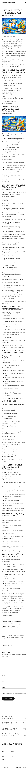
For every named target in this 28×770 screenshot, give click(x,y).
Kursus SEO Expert (18, 621)
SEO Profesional (15, 624)
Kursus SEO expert (7, 88)
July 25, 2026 (24, 717)
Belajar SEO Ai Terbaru (8, 2)
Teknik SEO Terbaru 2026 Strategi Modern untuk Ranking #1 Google (15, 636)
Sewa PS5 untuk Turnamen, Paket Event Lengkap (10, 717)
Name (3, 675)
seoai (8, 36)
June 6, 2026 (24, 729)
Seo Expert (12, 36)
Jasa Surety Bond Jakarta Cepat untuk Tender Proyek (11, 734)
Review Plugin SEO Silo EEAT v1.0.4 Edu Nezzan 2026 (10, 729)
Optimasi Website (6, 624)
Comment (4, 659)
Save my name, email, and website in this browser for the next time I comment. (14, 694)
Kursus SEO (5, 574)
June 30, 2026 (24, 723)
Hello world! (3, 637)
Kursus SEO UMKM (7, 234)
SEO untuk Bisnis (6, 626)
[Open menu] (25, 2)
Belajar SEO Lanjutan (7, 621)
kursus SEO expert (11, 290)
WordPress (23, 767)
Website (3, 687)
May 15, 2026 (24, 734)
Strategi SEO (14, 626)
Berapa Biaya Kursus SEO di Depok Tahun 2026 (9, 723)
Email (3, 681)
